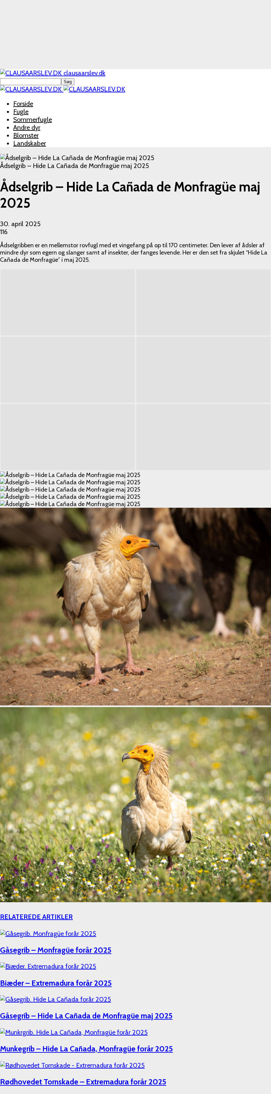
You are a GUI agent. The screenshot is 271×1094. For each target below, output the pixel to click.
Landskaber (29, 143)
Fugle (20, 112)
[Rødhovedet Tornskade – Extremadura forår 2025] (72, 1065)
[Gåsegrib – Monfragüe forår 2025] (48, 934)
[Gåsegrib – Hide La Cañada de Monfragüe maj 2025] (55, 999)
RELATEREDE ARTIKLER (36, 917)
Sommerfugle (32, 119)
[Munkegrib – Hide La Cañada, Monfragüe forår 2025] (74, 1032)
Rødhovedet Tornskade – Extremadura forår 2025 (83, 1081)
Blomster (26, 135)
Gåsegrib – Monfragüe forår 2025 (55, 950)
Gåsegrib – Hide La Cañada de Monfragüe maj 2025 (86, 1015)
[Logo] (31, 89)
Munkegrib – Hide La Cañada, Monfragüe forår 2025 (86, 1048)
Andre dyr (26, 127)
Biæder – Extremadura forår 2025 (56, 983)
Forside (23, 104)
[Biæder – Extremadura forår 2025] (48, 966)
